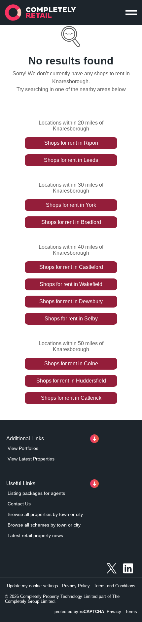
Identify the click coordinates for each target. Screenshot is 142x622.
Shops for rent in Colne (71, 363)
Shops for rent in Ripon (71, 143)
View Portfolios (23, 448)
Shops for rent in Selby (71, 318)
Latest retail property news (35, 535)
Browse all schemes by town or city (44, 525)
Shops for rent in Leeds (71, 160)
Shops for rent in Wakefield (71, 284)
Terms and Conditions (114, 585)
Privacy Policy (76, 585)
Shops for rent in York (71, 205)
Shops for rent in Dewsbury (71, 301)
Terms (131, 611)
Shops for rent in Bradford (71, 222)
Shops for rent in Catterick (71, 398)
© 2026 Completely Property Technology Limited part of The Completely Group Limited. (62, 599)
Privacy (114, 611)
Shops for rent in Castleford (71, 267)
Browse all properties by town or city (45, 514)
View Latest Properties (31, 458)
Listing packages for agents (36, 493)
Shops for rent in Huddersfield (71, 381)
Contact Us (19, 503)
